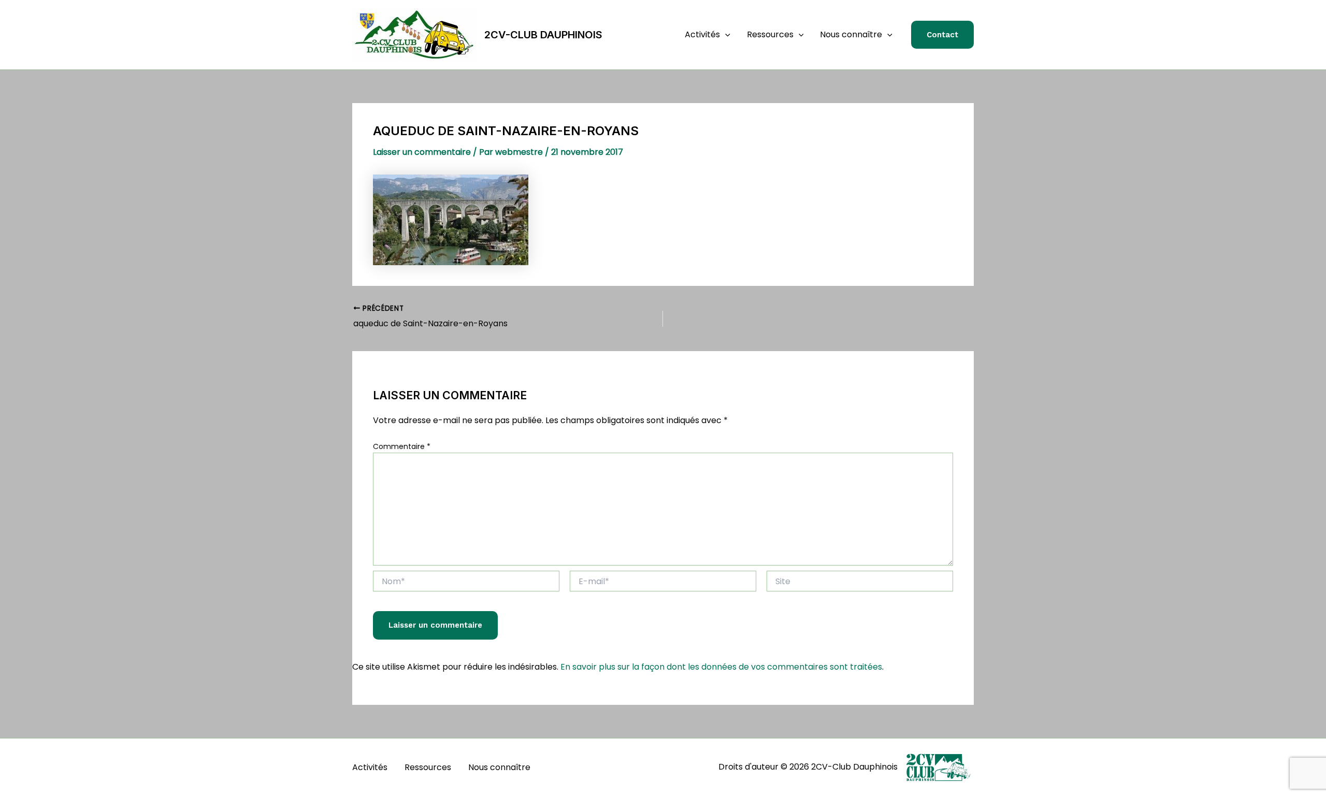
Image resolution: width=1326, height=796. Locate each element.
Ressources (770, 34)
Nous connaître (851, 34)
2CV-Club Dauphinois (543, 34)
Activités (702, 34)
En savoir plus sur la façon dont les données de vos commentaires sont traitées (721, 667)
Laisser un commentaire (422, 152)
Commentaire (401, 446)
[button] (725, 34)
